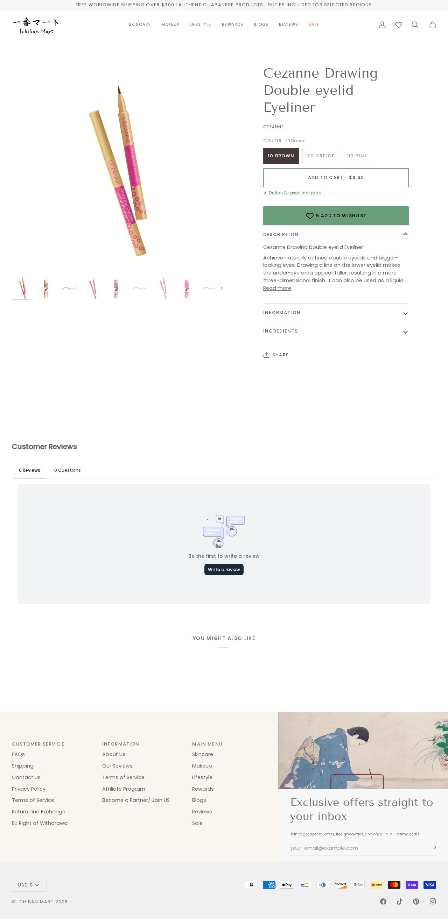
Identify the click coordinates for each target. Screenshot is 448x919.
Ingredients (280, 331)
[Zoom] (118, 171)
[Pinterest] (416, 901)
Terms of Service (33, 800)
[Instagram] (433, 901)
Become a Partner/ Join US (136, 800)
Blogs (199, 800)
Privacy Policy (29, 788)
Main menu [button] (207, 744)
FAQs (18, 754)
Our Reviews (117, 765)
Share (280, 354)
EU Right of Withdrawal (40, 823)
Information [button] (121, 744)
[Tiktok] (399, 901)
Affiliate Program (123, 788)
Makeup (202, 765)
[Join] (430, 847)
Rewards (203, 788)
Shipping (23, 765)
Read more (277, 288)
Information (282, 312)
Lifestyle (202, 777)
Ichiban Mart (36, 901)
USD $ (25, 885)
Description (281, 234)
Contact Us (26, 777)
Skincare (202, 754)
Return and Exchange (38, 811)
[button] (140, 25)
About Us (113, 754)
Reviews (202, 811)
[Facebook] (383, 901)
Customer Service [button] (38, 744)
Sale (197, 823)
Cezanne (273, 127)
